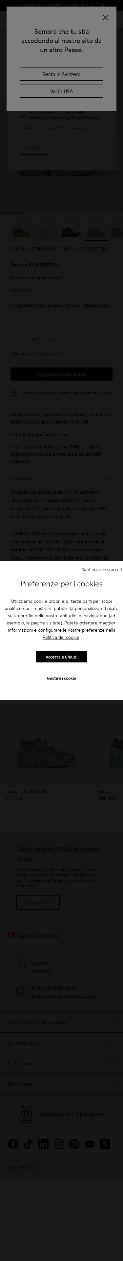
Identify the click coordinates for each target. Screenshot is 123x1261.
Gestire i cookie (61, 678)
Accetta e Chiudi (61, 657)
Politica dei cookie (61, 637)
